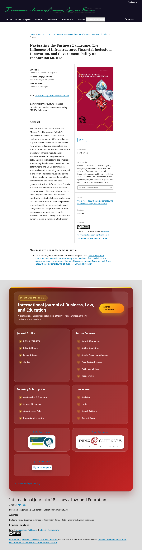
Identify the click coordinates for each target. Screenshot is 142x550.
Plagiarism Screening (33, 418)
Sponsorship (88, 376)
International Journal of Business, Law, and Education (33, 539)
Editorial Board (30, 348)
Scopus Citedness (32, 404)
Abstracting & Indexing (35, 397)
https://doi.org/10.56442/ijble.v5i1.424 (52, 95)
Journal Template (42, 461)
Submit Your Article (95, 19)
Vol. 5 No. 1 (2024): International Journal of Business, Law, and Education (78, 34)
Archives (81, 19)
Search (18, 19)
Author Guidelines (90, 348)
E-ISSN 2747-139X (31, 341)
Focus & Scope (30, 355)
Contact (27, 362)
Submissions (52, 19)
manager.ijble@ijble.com (26, 530)
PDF (83, 139)
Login (84, 404)
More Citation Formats (88, 187)
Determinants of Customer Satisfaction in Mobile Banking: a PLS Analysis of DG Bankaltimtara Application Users (71, 258)
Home (9, 19)
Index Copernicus (100, 432)
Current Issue (88, 418)
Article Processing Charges (95, 355)
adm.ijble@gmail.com (49, 530)
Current (38, 19)
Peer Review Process (92, 362)
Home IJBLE (67, 19)
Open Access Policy (33, 411)
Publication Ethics (90, 369)
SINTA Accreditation (42, 432)
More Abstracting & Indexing (27, 483)
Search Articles (89, 411)
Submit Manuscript (108, 308)
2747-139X (21, 505)
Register (27, 19)
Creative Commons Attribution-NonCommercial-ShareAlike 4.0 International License (93, 235)
